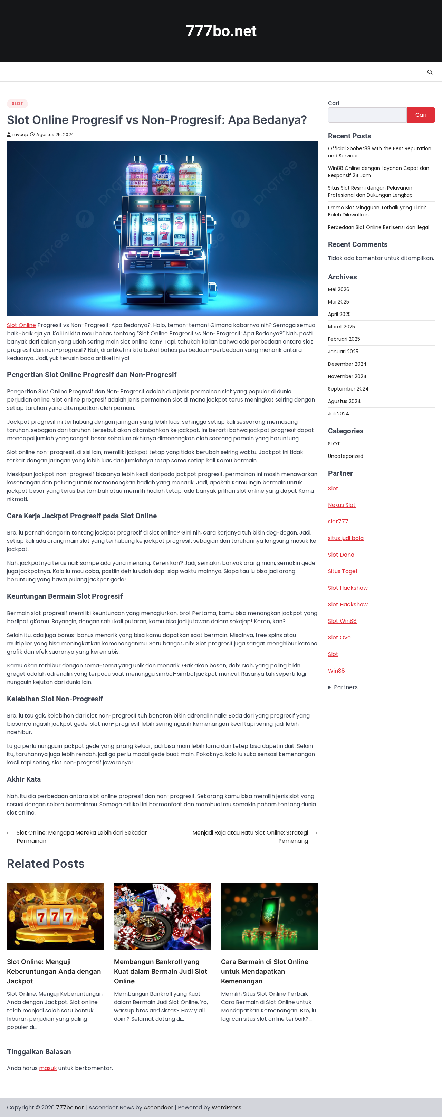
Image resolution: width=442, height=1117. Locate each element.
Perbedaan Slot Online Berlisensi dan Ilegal (378, 227)
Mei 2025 (338, 301)
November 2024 (347, 376)
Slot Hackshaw (348, 588)
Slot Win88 (342, 621)
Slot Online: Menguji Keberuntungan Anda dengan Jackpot (54, 971)
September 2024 (348, 388)
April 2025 (339, 314)
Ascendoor (158, 1107)
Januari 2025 (343, 351)
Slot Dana (341, 555)
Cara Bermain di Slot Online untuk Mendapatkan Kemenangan (264, 971)
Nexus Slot (342, 505)
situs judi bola (346, 538)
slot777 (338, 522)
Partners (346, 687)
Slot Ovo (339, 638)
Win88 (336, 671)
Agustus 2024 (344, 401)
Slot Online (21, 325)
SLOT (17, 103)
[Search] (430, 72)
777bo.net (221, 31)
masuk (48, 1068)
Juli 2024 (338, 413)
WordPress (226, 1107)
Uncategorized (345, 456)
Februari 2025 (344, 339)
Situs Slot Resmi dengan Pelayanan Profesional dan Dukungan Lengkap (370, 191)
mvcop (20, 134)
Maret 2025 (341, 326)
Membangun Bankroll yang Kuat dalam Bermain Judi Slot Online (160, 971)
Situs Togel (342, 571)
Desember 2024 (347, 363)
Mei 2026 (338, 289)
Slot (333, 488)
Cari (333, 103)
